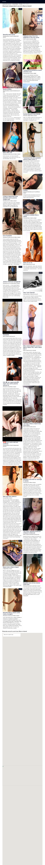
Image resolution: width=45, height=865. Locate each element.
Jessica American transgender (12, 281)
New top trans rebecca (9, 496)
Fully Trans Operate (29, 292)
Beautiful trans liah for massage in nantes (32, 480)
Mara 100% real (7, 152)
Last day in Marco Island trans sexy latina (32, 424)
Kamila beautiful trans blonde (31, 114)
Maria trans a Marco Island (11, 567)
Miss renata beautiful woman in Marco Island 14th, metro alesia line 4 (32, 347)
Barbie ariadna (7, 89)
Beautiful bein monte (9, 34)
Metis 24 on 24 (27, 262)
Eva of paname (7, 235)
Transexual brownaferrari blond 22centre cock (32, 71)
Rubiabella (6, 334)
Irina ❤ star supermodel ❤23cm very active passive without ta (11, 384)
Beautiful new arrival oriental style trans (31, 583)
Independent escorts (6, 4)
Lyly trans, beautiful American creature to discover (32, 532)
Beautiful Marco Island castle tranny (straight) (11, 613)
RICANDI (4, 1)
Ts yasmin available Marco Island (31, 215)
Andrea (25, 190)
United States (15, 4)
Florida (20, 4)
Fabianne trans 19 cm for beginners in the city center (31, 36)
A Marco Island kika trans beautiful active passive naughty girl (10, 198)
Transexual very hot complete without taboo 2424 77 (32, 158)
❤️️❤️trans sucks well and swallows (10, 443)
